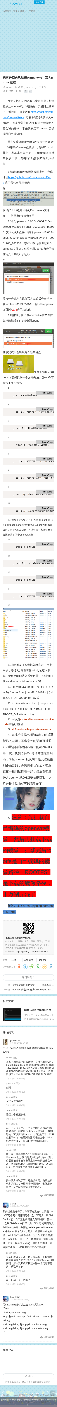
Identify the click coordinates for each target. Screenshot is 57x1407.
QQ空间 (44, 966)
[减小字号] (30, 91)
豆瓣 (38, 966)
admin (9, 87)
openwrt (28, 960)
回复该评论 (49, 1195)
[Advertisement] (28, 43)
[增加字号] (26, 91)
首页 (15, 11)
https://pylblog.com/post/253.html (32, 951)
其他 (22, 11)
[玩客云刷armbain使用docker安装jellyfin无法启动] (12, 1014)
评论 (30, 1376)
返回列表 (27, 977)
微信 (31, 966)
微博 (19, 966)
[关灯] (52, 1393)
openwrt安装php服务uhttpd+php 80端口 (33, 989)
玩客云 (15, 960)
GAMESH (16, 3)
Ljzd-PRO (15, 1297)
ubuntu (42, 960)
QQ (25, 966)
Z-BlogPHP (24, 1402)
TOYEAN (45, 1402)
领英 (51, 966)
